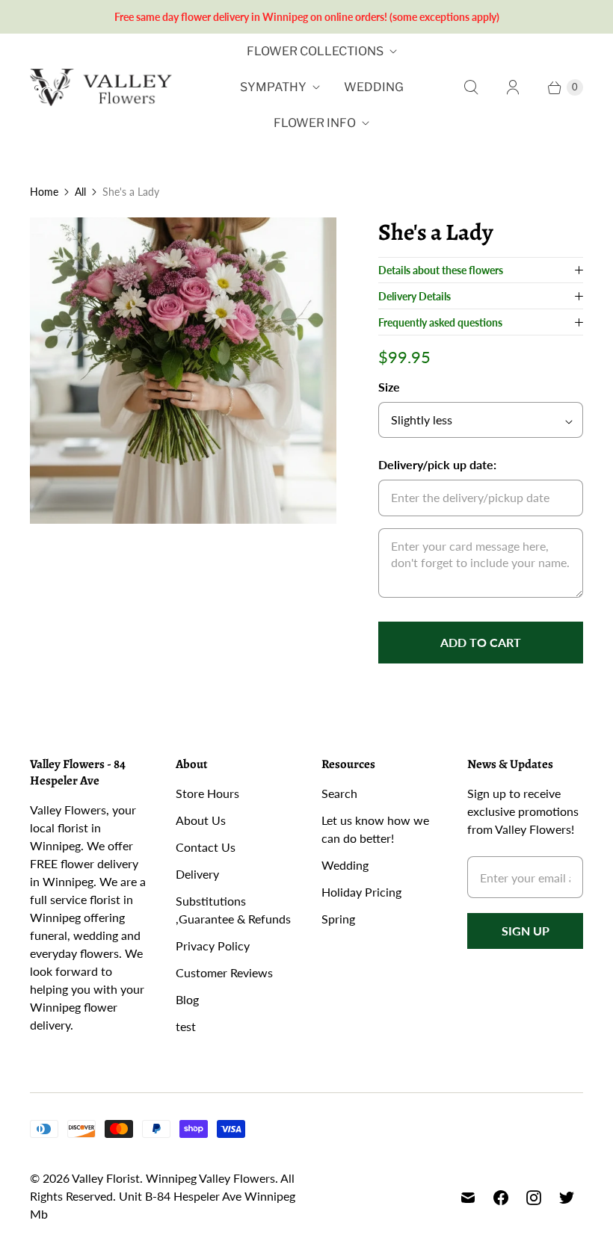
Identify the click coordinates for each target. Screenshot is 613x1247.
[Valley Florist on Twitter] (566, 1197)
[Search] (471, 87)
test (186, 1026)
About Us (201, 820)
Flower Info (315, 123)
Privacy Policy (213, 945)
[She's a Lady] (183, 370)
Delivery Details (414, 296)
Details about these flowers (440, 270)
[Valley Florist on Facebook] (500, 1197)
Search (339, 793)
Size (389, 387)
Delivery (197, 874)
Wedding (374, 87)
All (80, 191)
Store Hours (207, 793)
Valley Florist (106, 1178)
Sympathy (273, 87)
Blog (187, 999)
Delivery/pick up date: (437, 464)
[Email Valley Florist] (468, 1197)
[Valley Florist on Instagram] (533, 1197)
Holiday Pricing (361, 892)
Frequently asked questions (440, 322)
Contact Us (205, 847)
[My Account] (513, 87)
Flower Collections (315, 51)
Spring (338, 919)
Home (44, 191)
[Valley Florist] (101, 88)
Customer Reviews (224, 972)
